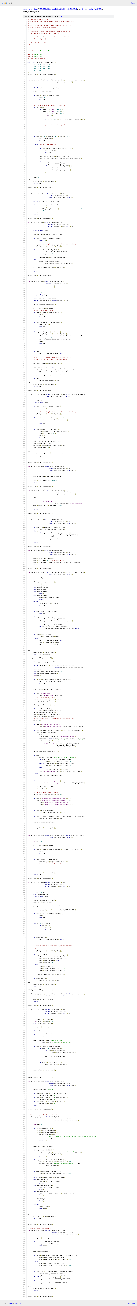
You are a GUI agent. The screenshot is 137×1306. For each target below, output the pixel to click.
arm (30, 9)
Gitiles (11, 1303)
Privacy (16, 1303)
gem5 (25, 9)
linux (36, 9)
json (133, 1303)
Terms (21, 1303)
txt (129, 1303)
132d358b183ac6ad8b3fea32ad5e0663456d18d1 (58, 9)
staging (91, 9)
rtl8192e (98, 9)
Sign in (133, 3)
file (61, 16)
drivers (83, 9)
